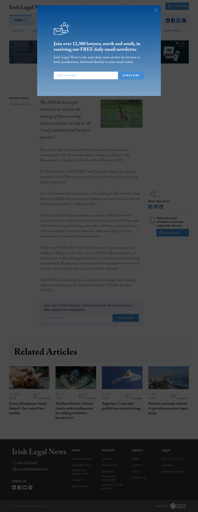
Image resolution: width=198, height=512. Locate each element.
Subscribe (131, 75)
